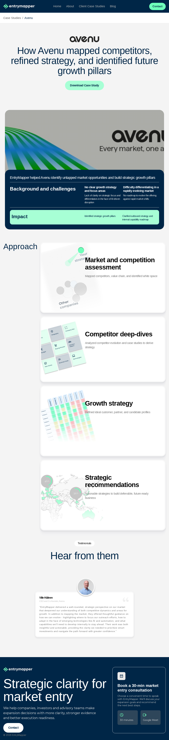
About (70, 6)
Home (57, 6)
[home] (19, 6)
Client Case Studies (92, 6)
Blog (113, 6)
